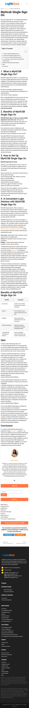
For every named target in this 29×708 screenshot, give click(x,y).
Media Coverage (4, 671)
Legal (2, 669)
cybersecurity (7, 8)
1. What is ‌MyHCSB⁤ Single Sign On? (11, 53)
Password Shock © (5, 616)
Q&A (4, 64)
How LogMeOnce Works (6, 627)
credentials (14, 250)
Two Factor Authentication (8, 519)
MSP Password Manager (6, 654)
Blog (2, 675)
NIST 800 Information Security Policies (9, 634)
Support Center (4, 642)
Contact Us (3, 662)
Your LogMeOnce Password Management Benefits (12, 636)
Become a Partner (5, 652)
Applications (4, 504)
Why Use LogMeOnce (6, 629)
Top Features (4, 598)
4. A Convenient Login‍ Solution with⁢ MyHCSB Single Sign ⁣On (13, 60)
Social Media (4, 517)
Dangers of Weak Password (7, 632)
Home (2, 8)
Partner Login (4, 656)
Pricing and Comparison (9, 591)
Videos (2, 644)
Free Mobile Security (5, 612)
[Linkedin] (14, 480)
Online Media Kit (4, 673)
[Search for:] (11, 491)
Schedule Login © (5, 617)
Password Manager (6, 511)
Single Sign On (5, 515)
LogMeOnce (14, 431)
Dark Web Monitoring (5, 621)
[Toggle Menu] (27, 3)
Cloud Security (5, 506)
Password (3, 510)
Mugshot (3, 614)
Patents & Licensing (5, 667)
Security (3, 513)
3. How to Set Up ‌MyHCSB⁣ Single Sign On (12, 57)
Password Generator (5, 646)
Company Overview (5, 664)
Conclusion (5, 66)
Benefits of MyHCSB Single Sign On (11, 62)
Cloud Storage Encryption (6, 610)
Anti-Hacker (3, 608)
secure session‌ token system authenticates (12, 228)
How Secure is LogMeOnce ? (7, 631)
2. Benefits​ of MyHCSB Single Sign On (11, 55)
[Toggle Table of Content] (25, 51)
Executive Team (4, 666)
